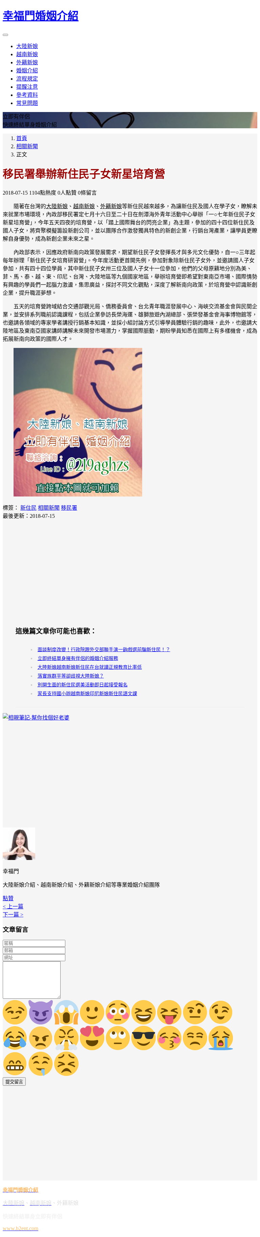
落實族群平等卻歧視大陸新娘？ (71, 676)
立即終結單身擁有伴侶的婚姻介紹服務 (78, 658)
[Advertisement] (130, 572)
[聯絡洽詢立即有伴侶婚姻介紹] (78, 495)
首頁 (21, 138)
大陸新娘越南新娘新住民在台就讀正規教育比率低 (90, 667)
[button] (8, 898)
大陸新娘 (27, 46)
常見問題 (27, 103)
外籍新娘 (27, 62)
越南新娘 (27, 54)
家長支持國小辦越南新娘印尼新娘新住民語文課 (87, 693)
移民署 (69, 508)
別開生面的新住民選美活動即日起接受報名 (83, 684)
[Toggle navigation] (5, 35)
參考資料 (27, 95)
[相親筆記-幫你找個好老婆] (36, 718)
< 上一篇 (13, 906)
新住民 (28, 508)
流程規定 (27, 79)
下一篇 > (13, 915)
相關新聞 (27, 146)
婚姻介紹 (27, 70)
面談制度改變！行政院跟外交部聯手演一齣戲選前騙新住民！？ (104, 649)
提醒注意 (27, 87)
